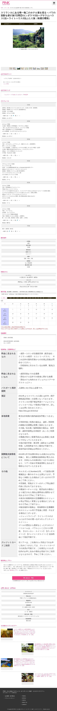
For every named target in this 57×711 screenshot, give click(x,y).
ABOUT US (24, 702)
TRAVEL (24, 696)
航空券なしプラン (14, 570)
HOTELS (24, 698)
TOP (2, 7)
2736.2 (4, 323)
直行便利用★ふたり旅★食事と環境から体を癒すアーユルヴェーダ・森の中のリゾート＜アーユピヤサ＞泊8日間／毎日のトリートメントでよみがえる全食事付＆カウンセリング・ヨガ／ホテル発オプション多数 (45, 647)
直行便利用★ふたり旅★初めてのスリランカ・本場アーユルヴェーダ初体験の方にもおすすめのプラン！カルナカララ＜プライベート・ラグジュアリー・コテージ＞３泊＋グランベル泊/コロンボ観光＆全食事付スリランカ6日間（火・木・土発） (24, 662)
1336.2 (4, 314)
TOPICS (24, 700)
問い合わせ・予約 (28, 578)
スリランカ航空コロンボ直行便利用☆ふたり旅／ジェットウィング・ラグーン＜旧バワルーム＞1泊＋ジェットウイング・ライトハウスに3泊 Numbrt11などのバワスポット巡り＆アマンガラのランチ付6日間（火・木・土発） (24, 632)
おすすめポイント (7, 23)
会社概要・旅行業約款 (10, 696)
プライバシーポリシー (10, 698)
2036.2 (4, 319)
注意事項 (35, 23)
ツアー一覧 (6, 7)
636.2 (4, 310)
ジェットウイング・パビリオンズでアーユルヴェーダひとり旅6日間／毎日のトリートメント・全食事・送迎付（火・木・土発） (45, 675)
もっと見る (6, 83)
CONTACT (24, 704)
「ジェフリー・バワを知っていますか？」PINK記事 (16, 94)
